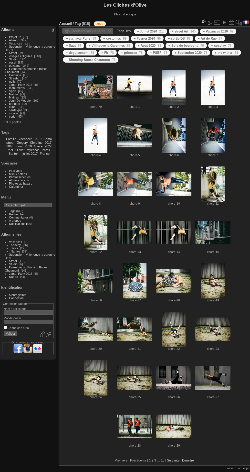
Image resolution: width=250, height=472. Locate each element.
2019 (38, 139)
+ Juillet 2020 (150, 31)
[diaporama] (224, 22)
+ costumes (114, 38)
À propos (15, 220)
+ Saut (73, 45)
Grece (38, 146)
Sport (12, 91)
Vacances (15, 43)
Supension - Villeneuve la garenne (32, 46)
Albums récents (19, 180)
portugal (14, 103)
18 (162, 460)
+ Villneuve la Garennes (109, 45)
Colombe (15, 75)
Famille (11, 139)
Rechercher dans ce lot (91, 31)
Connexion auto (18, 327)
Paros (46, 150)
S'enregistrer (17, 294)
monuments (17, 87)
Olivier (19, 150)
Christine (36, 142)
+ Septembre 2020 (191, 53)
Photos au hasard (20, 183)
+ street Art (184, 31)
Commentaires (19, 217)
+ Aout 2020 (149, 45)
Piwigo (245, 468)
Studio (13, 59)
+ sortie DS (179, 38)
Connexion (16, 298)
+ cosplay (221, 45)
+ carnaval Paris (81, 38)
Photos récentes (20, 177)
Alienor (14, 40)
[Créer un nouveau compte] (42, 334)
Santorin (14, 153)
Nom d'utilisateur (15, 308)
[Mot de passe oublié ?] (48, 334)
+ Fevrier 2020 (147, 38)
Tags (12, 211)
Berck (14, 248)
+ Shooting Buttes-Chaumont (90, 60)
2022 (48, 146)
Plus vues (15, 170)
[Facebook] (18, 348)
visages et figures (20, 56)
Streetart (14, 78)
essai (12, 62)
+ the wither (226, 53)
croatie (13, 113)
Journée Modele (20, 100)
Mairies (14, 97)
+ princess (132, 53)
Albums (7, 29)
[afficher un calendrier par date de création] (239, 22)
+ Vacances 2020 (218, 31)
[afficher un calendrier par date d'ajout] (231, 22)
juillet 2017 (30, 153)
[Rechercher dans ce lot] (203, 21)
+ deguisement (80, 53)
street (10, 142)
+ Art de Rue (210, 38)
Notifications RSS (20, 223)
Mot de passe (12, 318)
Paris (19, 146)
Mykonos (33, 150)
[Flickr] (37, 348)
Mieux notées (18, 174)
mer (10, 150)
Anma (47, 139)
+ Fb (107, 53)
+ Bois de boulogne (186, 45)
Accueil (65, 24)
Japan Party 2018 (20, 84)
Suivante (173, 460)
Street (13, 53)
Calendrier (16, 186)
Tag (78, 24)
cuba (12, 107)
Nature (13, 94)
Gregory (22, 142)
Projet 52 (15, 37)
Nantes (15, 251)
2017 (48, 142)
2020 (28, 146)
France (45, 153)
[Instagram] (27, 348)
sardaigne (15, 110)
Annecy (16, 245)
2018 (9, 146)
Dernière (188, 460)
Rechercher (17, 214)
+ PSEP (158, 53)
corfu (12, 116)
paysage (15, 65)
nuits (12, 81)
